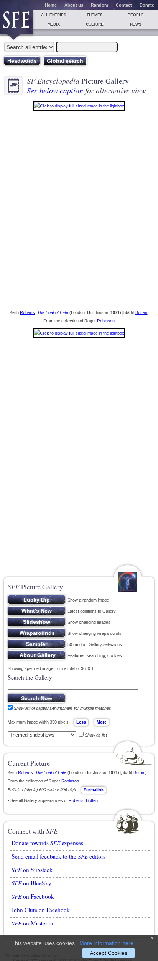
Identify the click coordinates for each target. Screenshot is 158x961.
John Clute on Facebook (41, 910)
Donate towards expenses (47, 843)
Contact (124, 5)
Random (99, 5)
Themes (95, 15)
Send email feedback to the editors (58, 856)
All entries (53, 15)
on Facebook (33, 896)
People (136, 15)
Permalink (94, 789)
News (136, 24)
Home (51, 5)
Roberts (27, 312)
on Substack (32, 869)
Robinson (106, 321)
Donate (147, 5)
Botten (141, 312)
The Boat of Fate (52, 312)
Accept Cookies (108, 953)
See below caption (55, 90)
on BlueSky (31, 883)
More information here (106, 943)
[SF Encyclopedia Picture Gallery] (79, 107)
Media (54, 24)
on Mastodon (33, 923)
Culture (95, 24)
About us (73, 5)
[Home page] (16, 22)
